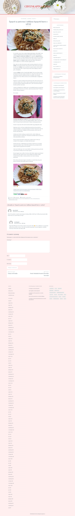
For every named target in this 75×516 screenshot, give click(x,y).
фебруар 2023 (10, 369)
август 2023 (10, 356)
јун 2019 (9, 463)
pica (65, 294)
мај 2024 (9, 336)
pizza (60, 296)
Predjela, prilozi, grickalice (57, 29)
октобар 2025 (10, 314)
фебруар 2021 (10, 423)
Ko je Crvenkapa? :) (56, 66)
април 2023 (10, 365)
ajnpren (52, 288)
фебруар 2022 (10, 396)
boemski (51, 290)
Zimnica (54, 55)
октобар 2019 (10, 454)
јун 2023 (9, 360)
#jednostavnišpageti (31, 189)
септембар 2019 (11, 456)
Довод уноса (10, 290)
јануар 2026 (10, 309)
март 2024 (10, 340)
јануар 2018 (10, 501)
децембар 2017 (10, 503)
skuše (61, 298)
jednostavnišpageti (15, 198)
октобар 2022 (10, 378)
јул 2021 (9, 412)
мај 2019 (9, 465)
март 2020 (10, 443)
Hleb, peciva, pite (56, 40)
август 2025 (10, 316)
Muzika (54, 64)
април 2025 (10, 320)
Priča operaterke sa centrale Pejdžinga (38, 296)
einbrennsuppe (60, 292)
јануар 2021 (10, 425)
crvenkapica (17, 197)
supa (65, 298)
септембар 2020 (11, 429)
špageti (10, 198)
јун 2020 (9, 436)
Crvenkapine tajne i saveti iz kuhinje (59, 59)
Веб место (9, 263)
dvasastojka (53, 292)
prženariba (56, 298)
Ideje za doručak (56, 27)
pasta (32, 198)
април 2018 (10, 494)
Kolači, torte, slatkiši (56, 43)
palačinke (60, 294)
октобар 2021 (10, 405)
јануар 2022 (10, 398)
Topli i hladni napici (56, 57)
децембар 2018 (11, 476)
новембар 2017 (10, 505)
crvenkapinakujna (36, 198)
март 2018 (10, 496)
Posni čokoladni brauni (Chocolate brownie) (39, 273)
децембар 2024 (11, 327)
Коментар (9, 239)
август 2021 (10, 409)
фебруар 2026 (10, 307)
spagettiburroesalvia (26, 198)
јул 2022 (9, 385)
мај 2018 (9, 492)
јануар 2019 (10, 474)
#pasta (18, 189)
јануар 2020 (10, 447)
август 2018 (10, 485)
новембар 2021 (11, 403)
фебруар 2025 (10, 323)
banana (60, 288)
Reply (23, 211)
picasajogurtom (54, 296)
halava (51, 294)
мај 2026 (9, 300)
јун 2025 (9, 318)
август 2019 (10, 458)
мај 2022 (9, 389)
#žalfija (37, 189)
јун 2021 (9, 414)
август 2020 (10, 432)
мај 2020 (9, 438)
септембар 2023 (11, 354)
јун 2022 (9, 387)
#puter (40, 189)
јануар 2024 (10, 345)
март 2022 (10, 394)
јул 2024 (9, 334)
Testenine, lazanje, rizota (28, 18)
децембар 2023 (11, 347)
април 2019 (10, 467)
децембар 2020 (11, 427)
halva (55, 294)
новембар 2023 (11, 349)
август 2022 (10, 383)
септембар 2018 (11, 483)
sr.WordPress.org (11, 295)
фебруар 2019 (10, 472)
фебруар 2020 (10, 445)
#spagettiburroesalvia (17, 190)
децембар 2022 (11, 374)
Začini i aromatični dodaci (57, 53)
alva (56, 288)
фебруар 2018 (10, 498)
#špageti (15, 189)
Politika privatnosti (56, 68)
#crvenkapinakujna (26, 190)
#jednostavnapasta (23, 189)
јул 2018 (9, 487)
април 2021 (10, 418)
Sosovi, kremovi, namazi (57, 48)
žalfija (20, 198)
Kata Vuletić (15, 210)
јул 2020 (9, 434)
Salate (54, 38)
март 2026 (10, 305)
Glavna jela (55, 34)
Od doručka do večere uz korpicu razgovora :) (37, 513)
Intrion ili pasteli (61, 85)
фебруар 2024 (10, 343)
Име (8, 255)
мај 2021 (9, 416)
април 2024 (10, 338)
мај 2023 (9, 363)
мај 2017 (9, 507)
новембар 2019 (10, 452)
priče (51, 298)
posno (64, 296)
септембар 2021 (11, 407)
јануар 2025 (10, 325)
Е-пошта (9, 259)
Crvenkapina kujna (37, 6)
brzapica (57, 290)
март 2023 (10, 367)
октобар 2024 (10, 329)
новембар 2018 (11, 478)
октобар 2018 (10, 481)
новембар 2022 (11, 376)
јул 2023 (9, 358)
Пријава (9, 288)
